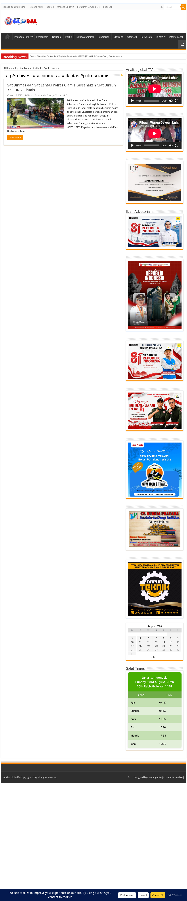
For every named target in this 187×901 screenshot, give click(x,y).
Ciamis (30, 95)
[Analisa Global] (21, 20)
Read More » (15, 137)
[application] (155, 89)
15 (170, 642)
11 (140, 642)
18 (140, 646)
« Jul (153, 657)
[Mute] (171, 101)
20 (156, 646)
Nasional (56, 37)
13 (156, 642)
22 (170, 646)
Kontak (50, 7)
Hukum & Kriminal (85, 37)
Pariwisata (146, 37)
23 (178, 646)
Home (7, 36)
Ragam (159, 37)
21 (163, 646)
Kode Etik (107, 7)
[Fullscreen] (177, 101)
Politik (68, 37)
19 (148, 646)
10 (132, 642)
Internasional (176, 37)
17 (132, 646)
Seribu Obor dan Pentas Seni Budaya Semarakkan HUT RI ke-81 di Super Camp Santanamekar (76, 56)
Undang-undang (65, 7)
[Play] (132, 101)
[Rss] (161, 7)
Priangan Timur (22, 37)
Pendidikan (103, 37)
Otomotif (132, 37)
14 (163, 642)
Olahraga (118, 37)
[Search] (183, 7)
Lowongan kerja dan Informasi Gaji (165, 777)
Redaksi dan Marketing (14, 7)
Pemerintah (42, 37)
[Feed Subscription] (122, 75)
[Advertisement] (93, 841)
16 (178, 642)
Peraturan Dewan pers (88, 7)
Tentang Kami (36, 7)
